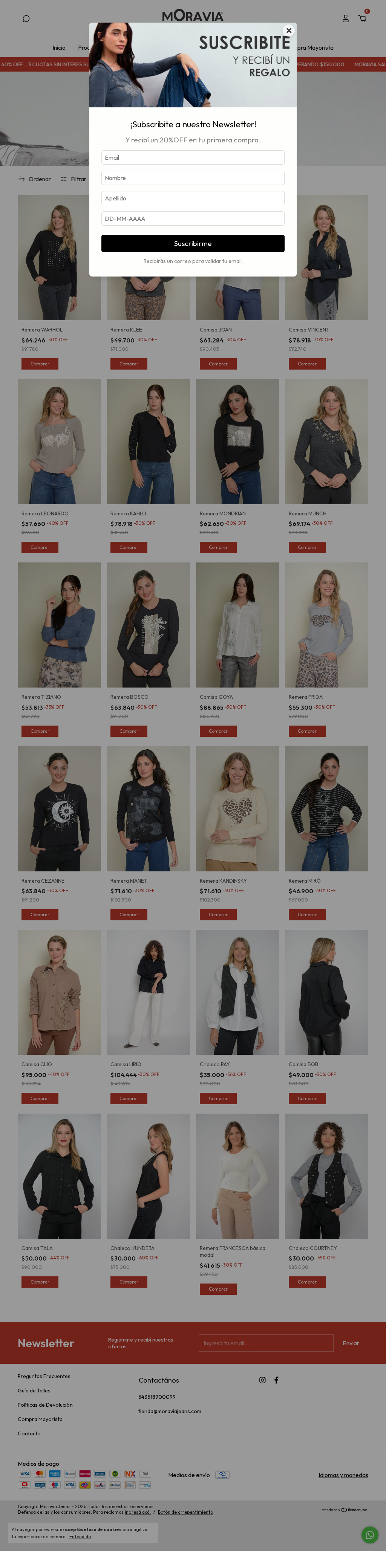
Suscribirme (193, 243)
